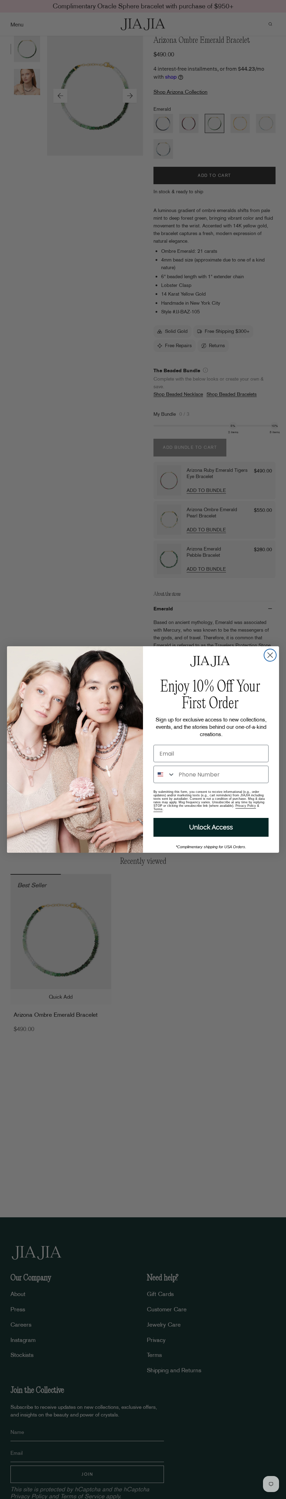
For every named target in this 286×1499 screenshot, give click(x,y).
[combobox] (164, 774)
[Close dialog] (270, 655)
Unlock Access (211, 827)
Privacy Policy (245, 805)
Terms (158, 809)
